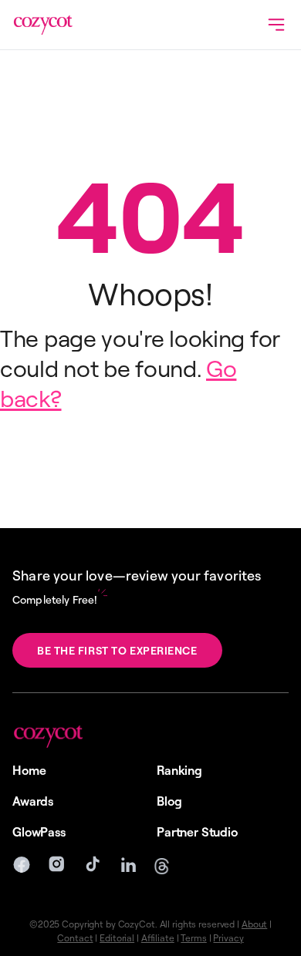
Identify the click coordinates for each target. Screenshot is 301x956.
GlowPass (39, 832)
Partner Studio (197, 832)
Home (29, 770)
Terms (193, 938)
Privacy (228, 938)
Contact (75, 938)
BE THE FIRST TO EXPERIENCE (117, 650)
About (254, 924)
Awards (32, 801)
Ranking (179, 770)
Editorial (117, 938)
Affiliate (157, 938)
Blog (169, 801)
